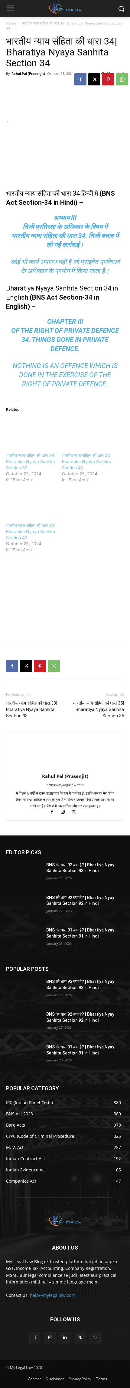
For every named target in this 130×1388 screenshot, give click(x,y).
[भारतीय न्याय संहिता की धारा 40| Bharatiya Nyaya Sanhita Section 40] (87, 432)
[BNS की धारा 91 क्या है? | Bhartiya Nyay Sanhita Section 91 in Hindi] (23, 939)
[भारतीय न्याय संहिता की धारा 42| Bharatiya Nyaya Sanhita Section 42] (31, 501)
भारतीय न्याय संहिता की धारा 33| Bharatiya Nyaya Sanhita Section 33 (31, 709)
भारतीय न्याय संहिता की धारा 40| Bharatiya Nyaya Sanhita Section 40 (87, 461)
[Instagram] (65, 812)
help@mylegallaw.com (52, 1295)
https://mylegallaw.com (65, 785)
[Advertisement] (51, 600)
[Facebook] (80, 79)
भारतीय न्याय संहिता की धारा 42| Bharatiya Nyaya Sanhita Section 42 (31, 531)
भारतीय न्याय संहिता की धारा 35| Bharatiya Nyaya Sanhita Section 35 (98, 709)
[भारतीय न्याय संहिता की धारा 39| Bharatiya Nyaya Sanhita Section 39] (31, 432)
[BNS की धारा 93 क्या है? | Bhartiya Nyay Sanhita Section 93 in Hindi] (23, 874)
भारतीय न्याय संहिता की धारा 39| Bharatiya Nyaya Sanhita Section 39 (31, 461)
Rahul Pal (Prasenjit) (28, 73)
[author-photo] (65, 767)
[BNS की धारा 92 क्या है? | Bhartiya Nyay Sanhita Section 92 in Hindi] (23, 907)
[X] (94, 79)
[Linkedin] (65, 1337)
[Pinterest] (108, 79)
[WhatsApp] (122, 79)
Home (11, 23)
